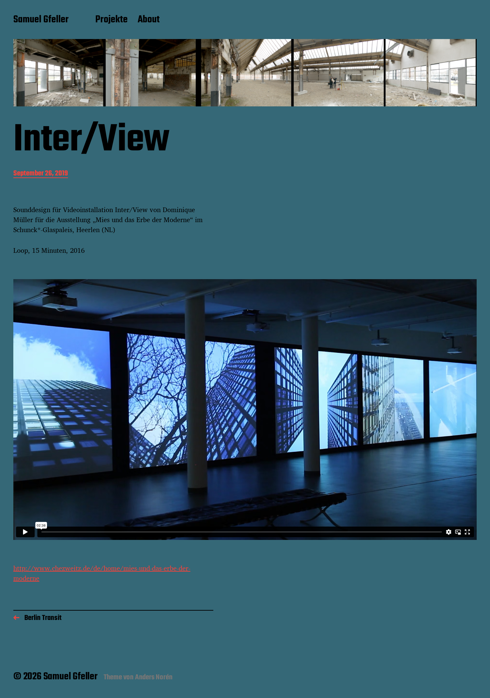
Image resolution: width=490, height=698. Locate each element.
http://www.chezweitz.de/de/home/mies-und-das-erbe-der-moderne (101, 573)
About (149, 20)
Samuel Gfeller (41, 20)
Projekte (111, 20)
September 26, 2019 (40, 174)
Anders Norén (154, 677)
